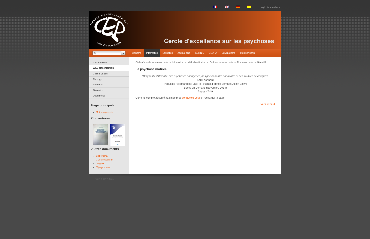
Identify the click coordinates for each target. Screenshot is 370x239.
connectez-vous (191, 97)
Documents (99, 95)
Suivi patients (228, 53)
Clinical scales (100, 73)
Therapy (97, 79)
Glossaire (98, 90)
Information (152, 53)
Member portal (247, 53)
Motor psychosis (104, 112)
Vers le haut (268, 104)
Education (168, 53)
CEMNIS (199, 53)
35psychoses (103, 167)
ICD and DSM (100, 62)
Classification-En (104, 159)
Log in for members (270, 7)
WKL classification (103, 68)
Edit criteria (101, 155)
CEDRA (213, 53)
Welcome (136, 53)
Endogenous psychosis (221, 62)
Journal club (184, 53)
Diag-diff (100, 163)
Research (98, 84)
